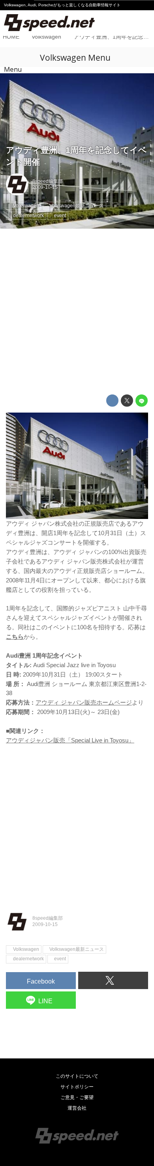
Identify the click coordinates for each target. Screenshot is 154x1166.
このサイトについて (77, 1076)
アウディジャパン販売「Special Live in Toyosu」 (70, 740)
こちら (15, 636)
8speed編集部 (47, 181)
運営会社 (77, 1108)
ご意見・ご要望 (77, 1097)
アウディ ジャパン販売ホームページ (84, 702)
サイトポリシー (77, 1087)
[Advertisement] (77, 312)
